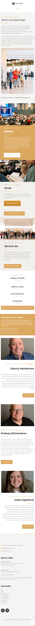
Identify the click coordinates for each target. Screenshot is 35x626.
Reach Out (10, 330)
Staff (2, 592)
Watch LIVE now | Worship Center (10, 572)
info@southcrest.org (8, 548)
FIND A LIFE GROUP (12, 203)
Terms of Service (5, 597)
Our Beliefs (4, 593)
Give (2, 590)
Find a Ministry (4, 595)
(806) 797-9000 (7, 551)
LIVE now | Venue (9, 575)
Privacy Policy (4, 599)
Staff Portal (4, 602)
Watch (2, 575)
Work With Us (4, 601)
